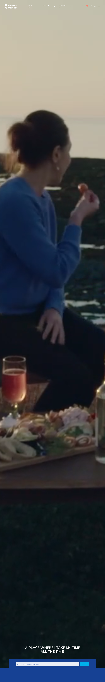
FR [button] (95, 6)
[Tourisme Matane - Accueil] (11, 6)
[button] (33, 6)
